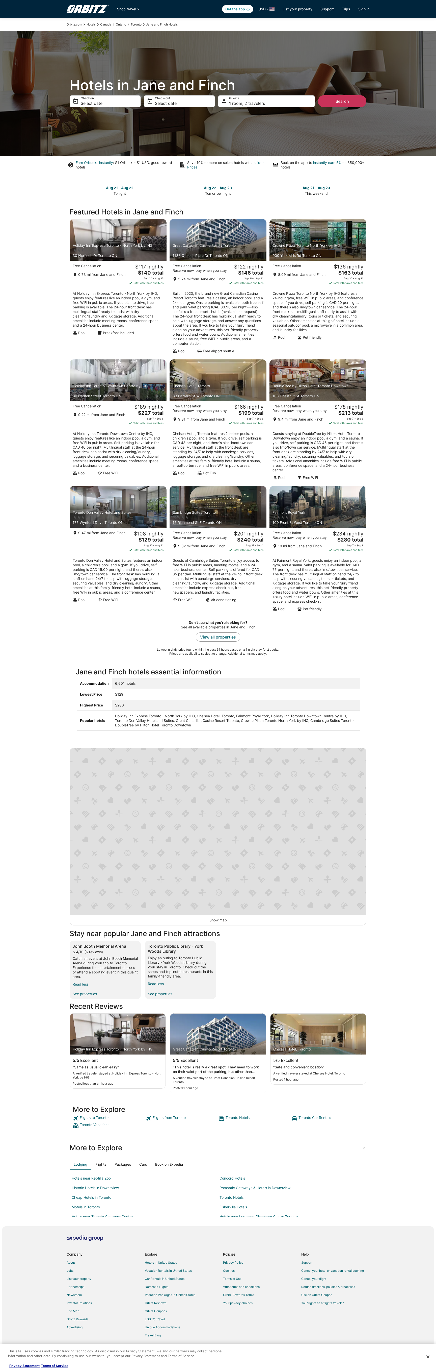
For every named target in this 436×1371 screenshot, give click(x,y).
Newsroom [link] (74, 1295)
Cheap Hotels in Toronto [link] (91, 1197)
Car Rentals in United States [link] (164, 1279)
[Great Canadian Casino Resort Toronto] (218, 287)
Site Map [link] (73, 1311)
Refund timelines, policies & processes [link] (328, 1287)
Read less (81, 984)
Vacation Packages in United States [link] (170, 1295)
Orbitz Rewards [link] (77, 1319)
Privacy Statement (24, 1366)
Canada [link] (105, 24)
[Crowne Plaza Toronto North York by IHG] (317, 287)
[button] (218, 1148)
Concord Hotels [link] (232, 1178)
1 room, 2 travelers (247, 103)
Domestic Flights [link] (156, 1287)
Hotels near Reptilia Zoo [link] (91, 1178)
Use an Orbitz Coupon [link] (316, 1295)
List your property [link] (79, 1279)
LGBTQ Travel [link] (155, 1319)
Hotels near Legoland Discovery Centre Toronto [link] (259, 1216)
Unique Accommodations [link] (162, 1327)
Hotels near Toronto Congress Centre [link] (102, 1216)
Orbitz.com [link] (74, 24)
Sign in (363, 9)
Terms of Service (54, 1366)
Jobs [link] (70, 1270)
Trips (346, 9)
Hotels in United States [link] (161, 1262)
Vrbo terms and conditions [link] (241, 1287)
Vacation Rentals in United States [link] (168, 1270)
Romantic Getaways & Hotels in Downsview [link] (255, 1188)
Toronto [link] (136, 24)
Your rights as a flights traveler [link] (322, 1303)
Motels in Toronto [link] (86, 1207)
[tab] (80, 1164)
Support (327, 9)
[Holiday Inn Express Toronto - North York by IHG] (118, 287)
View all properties (218, 637)
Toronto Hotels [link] (231, 1197)
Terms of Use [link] (232, 1279)
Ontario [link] (121, 24)
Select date (91, 103)
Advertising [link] (75, 1327)
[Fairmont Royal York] (317, 550)
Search (342, 101)
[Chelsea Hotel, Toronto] (218, 421)
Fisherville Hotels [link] (233, 1207)
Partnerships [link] (75, 1287)
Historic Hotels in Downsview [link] (95, 1188)
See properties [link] (85, 994)
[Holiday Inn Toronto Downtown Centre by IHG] (118, 421)
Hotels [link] (91, 24)
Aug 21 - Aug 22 (119, 188)
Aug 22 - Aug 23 (218, 188)
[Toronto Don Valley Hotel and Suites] (118, 550)
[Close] (427, 1356)
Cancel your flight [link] (313, 1279)
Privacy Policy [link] (233, 1262)
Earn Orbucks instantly (94, 162)
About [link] (71, 1262)
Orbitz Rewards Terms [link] (238, 1295)
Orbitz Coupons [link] (156, 1311)
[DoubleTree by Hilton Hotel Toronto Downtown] (317, 421)
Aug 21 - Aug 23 (316, 188)
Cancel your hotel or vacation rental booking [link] (332, 1270)
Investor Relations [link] (79, 1303)
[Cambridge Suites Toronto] (218, 550)
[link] (109, 1118)
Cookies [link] (229, 1270)
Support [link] (306, 1262)
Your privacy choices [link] (238, 1303)
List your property (297, 9)
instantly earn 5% (327, 162)
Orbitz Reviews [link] (155, 1303)
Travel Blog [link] (153, 1335)
